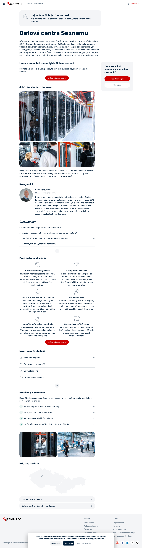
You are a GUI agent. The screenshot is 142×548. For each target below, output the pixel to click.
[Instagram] (137, 543)
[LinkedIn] (127, 543)
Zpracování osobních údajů (124, 533)
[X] (132, 543)
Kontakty (116, 526)
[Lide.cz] (117, 543)
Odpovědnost (118, 523)
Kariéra (29, 4)
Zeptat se (117, 85)
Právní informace (119, 529)
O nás (115, 519)
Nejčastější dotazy (91, 533)
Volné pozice (89, 523)
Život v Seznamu (90, 529)
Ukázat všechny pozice (57, 78)
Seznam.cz (135, 4)
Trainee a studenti (91, 526)
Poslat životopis (117, 79)
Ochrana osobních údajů (122, 536)
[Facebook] (122, 543)
